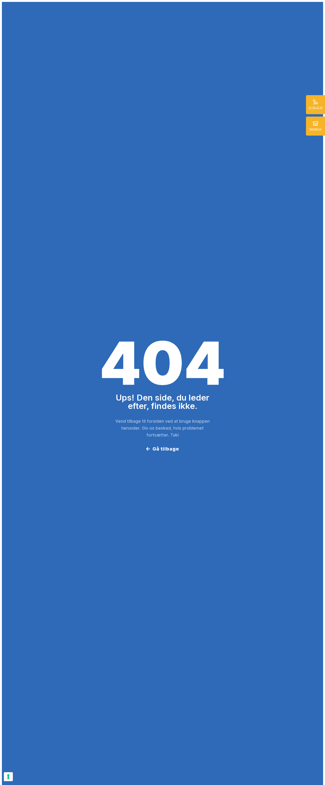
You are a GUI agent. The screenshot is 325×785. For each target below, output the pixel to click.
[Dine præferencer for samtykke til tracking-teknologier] (8, 776)
